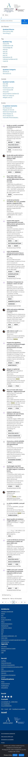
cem (16, 241)
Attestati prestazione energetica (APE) (12, 667)
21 (22, 602)
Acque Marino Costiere (11, 93)
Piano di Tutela (8, 95)
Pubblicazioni (8, 88)
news (18, 142)
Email (6, 709)
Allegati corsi (7, 97)
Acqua (6, 91)
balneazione (7, 57)
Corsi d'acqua (8, 89)
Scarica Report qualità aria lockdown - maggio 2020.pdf (16, 522)
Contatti (3, 650)
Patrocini (3, 673)
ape (16, 588)
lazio (5, 51)
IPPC (2, 630)
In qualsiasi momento (10, 106)
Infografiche (4, 687)
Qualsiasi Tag (7, 41)
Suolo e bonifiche (6, 619)
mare (5, 61)
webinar (18, 172)
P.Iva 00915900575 (6, 705)
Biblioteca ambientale (7, 671)
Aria (2, 615)
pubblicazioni (8, 45)
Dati (5, 84)
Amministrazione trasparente (8, 733)
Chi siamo (4, 646)
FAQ (2, 669)
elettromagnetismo (14, 243)
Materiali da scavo (6, 663)
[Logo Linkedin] (11, 696)
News (2, 681)
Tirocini (3, 677)
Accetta (21, 755)
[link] (1, 18)
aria (9, 217)
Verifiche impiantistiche (8, 665)
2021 (5, 53)
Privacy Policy (8, 755)
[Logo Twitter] (5, 696)
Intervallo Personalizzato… (11, 117)
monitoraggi (7, 47)
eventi (16, 246)
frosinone (11, 276)
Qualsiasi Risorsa (8, 29)
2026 (9, 150)
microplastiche (13, 274)
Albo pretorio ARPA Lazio (7, 736)
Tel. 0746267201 (5, 704)
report (10, 142)
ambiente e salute (14, 301)
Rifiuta (15, 755)
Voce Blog (7, 33)
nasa (9, 327)
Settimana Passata (9, 112)
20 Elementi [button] (7, 595)
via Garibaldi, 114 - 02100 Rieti (9, 702)
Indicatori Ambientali (7, 611)
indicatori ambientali (10, 59)
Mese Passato (8, 113)
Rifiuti (3, 621)
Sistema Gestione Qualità (8, 648)
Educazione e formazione (8, 675)
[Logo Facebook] (2, 696)
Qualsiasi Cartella (8, 82)
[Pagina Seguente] (25, 602)
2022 (5, 49)
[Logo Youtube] (8, 696)
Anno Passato (8, 115)
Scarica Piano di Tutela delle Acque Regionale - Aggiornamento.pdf (14, 394)
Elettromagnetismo (6, 623)
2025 (9, 246)
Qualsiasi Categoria (9, 69)
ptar (5, 55)
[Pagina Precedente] (2, 602)
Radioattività (4, 626)
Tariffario (3, 661)
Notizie (6, 71)
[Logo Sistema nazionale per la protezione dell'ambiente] (19, 8)
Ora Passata (7, 108)
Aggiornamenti (5, 683)
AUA (2, 632)
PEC (2, 709)
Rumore (3, 617)
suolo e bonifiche (14, 147)
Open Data (4, 638)
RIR (2, 634)
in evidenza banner (14, 459)
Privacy (3, 742)
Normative (7, 73)
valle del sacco (13, 145)
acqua (6, 43)
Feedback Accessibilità (18, 709)
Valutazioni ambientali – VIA (9, 636)
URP (2, 652)
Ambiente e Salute (6, 628)
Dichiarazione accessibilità (7, 739)
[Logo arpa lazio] (9, 8)
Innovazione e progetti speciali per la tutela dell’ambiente (13, 641)
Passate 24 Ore (8, 110)
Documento (8, 31)
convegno (11, 304)
